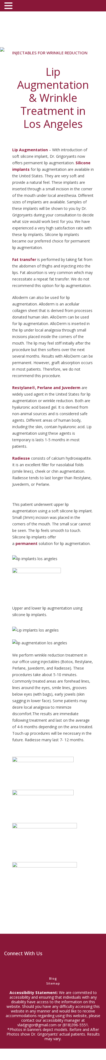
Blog (53, 978)
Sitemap (53, 983)
